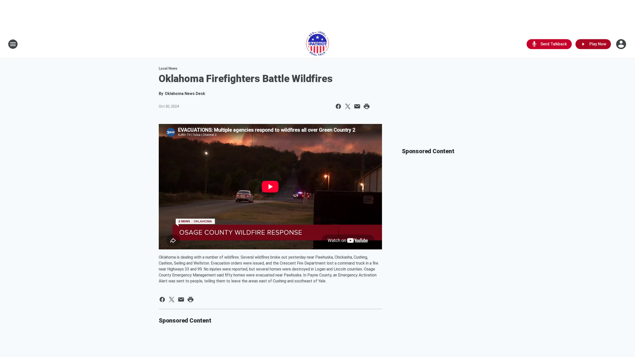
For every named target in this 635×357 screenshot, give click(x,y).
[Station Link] (317, 44)
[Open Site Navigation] (13, 44)
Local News (168, 68)
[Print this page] (366, 106)
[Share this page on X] (347, 106)
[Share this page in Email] (357, 106)
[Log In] (621, 44)
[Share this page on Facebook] (338, 106)
